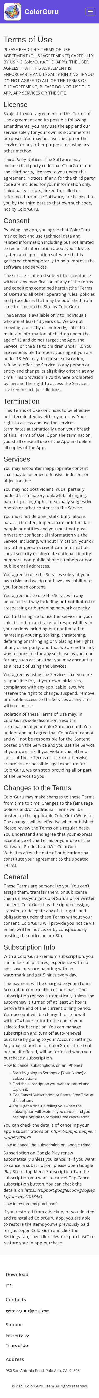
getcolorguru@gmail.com (27, 1310)
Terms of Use (17, 1345)
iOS (9, 1285)
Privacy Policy (17, 1335)
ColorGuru (41, 11)
